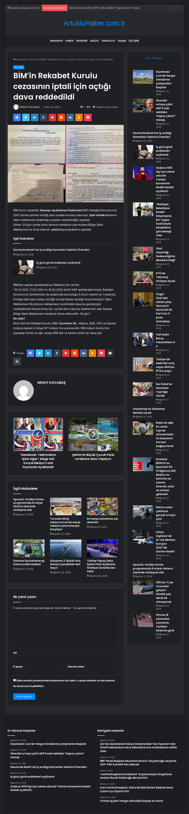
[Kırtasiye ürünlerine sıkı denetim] (102, 506)
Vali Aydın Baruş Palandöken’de (165, 340)
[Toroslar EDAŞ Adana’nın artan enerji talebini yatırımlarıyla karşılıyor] (65, 506)
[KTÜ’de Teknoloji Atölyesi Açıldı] (143, 278)
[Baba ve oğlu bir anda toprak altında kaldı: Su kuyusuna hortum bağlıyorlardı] (143, 428)
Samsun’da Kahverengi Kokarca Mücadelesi (28, 562)
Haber (69, 40)
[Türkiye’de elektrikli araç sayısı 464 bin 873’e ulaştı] (143, 364)
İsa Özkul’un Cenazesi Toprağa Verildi (164, 390)
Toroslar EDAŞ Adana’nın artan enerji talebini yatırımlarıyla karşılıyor (65, 524)
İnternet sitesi (76, 666)
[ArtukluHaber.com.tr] (94, 23)
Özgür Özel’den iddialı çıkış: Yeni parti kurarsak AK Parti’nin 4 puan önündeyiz (164, 307)
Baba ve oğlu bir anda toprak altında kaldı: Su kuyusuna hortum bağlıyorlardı (165, 434)
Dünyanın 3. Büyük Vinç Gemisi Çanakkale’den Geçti (65, 564)
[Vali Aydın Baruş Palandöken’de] (143, 340)
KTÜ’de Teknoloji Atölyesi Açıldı (165, 277)
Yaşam (122, 40)
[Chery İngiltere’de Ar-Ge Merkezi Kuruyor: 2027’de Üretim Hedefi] (143, 537)
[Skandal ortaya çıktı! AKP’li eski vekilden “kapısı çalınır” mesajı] (143, 105)
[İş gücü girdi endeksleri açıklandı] (23, 267)
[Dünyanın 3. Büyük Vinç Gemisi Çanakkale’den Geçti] (65, 548)
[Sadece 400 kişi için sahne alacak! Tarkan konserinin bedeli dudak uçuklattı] (143, 173)
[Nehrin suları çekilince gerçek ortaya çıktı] (143, 512)
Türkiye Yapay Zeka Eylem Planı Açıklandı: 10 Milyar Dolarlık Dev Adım (101, 566)
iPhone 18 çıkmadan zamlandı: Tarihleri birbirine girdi (165, 622)
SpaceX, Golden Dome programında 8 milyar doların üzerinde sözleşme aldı (28, 504)
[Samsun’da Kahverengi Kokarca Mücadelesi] (29, 548)
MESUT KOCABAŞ (29, 107)
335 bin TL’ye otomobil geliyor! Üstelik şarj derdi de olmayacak (164, 592)
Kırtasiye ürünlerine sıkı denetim (102, 520)
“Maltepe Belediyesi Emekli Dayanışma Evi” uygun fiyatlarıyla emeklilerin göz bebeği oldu (163, 219)
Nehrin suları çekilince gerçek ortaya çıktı (165, 513)
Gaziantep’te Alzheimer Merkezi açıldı (149, 411)
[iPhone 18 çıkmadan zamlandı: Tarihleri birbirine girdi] (143, 620)
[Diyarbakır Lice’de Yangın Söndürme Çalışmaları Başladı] (143, 77)
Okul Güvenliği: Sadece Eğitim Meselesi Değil (165, 254)
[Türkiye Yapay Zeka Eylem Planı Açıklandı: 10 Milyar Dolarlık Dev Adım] (102, 548)
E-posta (18, 666)
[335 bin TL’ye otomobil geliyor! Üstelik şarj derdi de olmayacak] (143, 587)
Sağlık (94, 40)
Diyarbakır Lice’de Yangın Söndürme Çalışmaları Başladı (165, 79)
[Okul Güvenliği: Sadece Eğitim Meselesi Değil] (143, 253)
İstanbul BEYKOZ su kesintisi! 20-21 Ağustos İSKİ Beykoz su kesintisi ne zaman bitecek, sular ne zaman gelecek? (166, 476)
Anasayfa (56, 40)
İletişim (134, 40)
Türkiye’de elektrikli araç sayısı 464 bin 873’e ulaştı (165, 365)
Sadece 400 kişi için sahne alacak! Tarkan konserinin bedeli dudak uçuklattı (165, 179)
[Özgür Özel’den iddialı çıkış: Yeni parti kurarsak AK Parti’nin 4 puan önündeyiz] (143, 299)
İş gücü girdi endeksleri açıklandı (58, 263)
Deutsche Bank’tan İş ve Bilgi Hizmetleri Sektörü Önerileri (102, 7)
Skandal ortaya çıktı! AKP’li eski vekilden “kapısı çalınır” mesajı (166, 110)
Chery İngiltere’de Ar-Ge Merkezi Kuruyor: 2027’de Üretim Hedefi (165, 541)
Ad (15, 652)
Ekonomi (81, 40)
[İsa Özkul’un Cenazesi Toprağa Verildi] (143, 389)
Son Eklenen (154, 58)
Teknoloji (108, 40)
